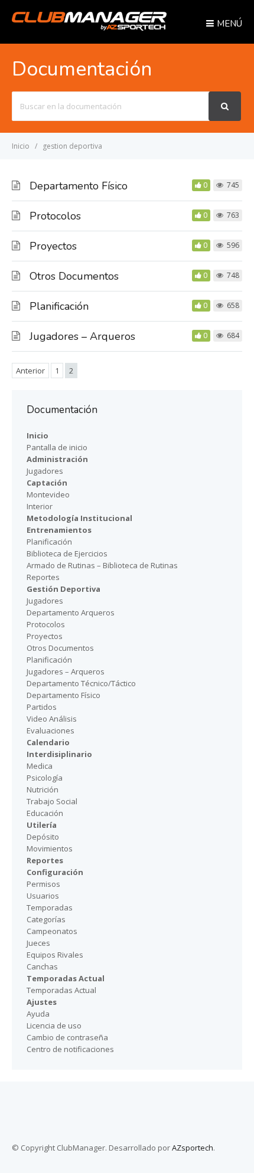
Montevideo (48, 494)
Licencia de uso (54, 1025)
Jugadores (45, 471)
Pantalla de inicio (57, 447)
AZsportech (192, 1147)
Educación (45, 813)
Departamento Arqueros (71, 612)
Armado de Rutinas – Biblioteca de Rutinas (102, 565)
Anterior (30, 370)
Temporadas (50, 907)
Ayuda (38, 1013)
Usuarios (43, 895)
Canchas (42, 966)
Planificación (59, 306)
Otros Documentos (74, 276)
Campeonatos (52, 931)
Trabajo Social (52, 801)
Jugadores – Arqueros (82, 336)
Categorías (46, 919)
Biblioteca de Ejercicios (67, 553)
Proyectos (53, 246)
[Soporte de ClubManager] (89, 27)
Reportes (43, 577)
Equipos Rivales (55, 954)
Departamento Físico (79, 186)
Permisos (43, 884)
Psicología (45, 777)
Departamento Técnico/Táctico (81, 683)
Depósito (43, 836)
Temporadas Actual (61, 990)
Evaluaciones (50, 730)
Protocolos (55, 216)
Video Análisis (52, 718)
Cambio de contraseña (67, 1037)
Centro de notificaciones (70, 1049)
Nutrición (42, 789)
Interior (40, 506)
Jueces (38, 943)
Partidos (42, 707)
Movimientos (50, 848)
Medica (40, 766)
